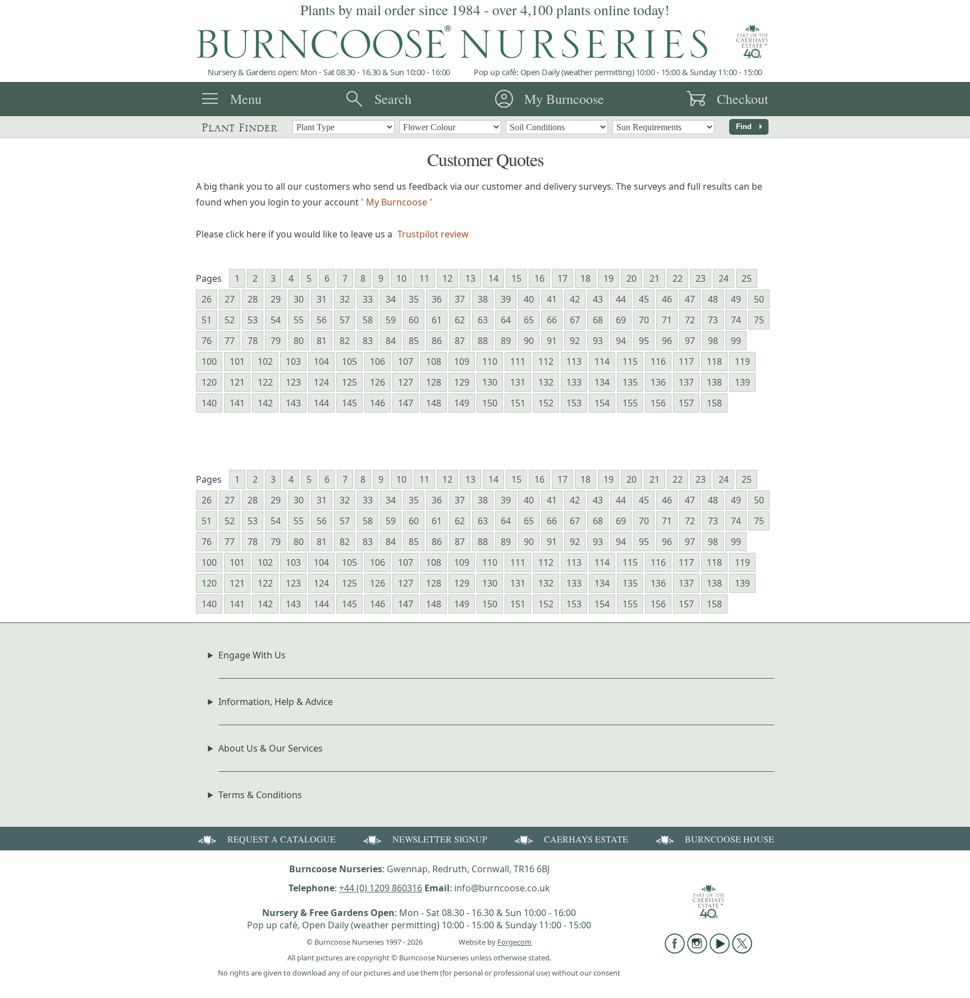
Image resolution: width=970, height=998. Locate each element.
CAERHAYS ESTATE (586, 839)
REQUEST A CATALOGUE (281, 839)
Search (392, 99)
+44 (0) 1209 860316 (380, 888)
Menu (246, 99)
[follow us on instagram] (697, 950)
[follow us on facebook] (675, 950)
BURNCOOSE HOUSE (729, 839)
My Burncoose (564, 99)
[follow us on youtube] (720, 950)
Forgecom (514, 942)
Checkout (742, 99)
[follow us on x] (742, 950)
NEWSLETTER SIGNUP (439, 839)
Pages (209, 278)
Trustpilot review (433, 234)
